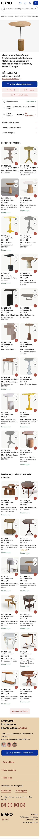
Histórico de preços (10, 123)
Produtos (6, 790)
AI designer (21, 790)
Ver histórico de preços (10, 79)
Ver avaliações (29, 114)
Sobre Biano (8, 762)
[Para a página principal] (6, 3)
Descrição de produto (11, 128)
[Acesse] (30, 3)
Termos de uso (32, 820)
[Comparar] (16, 153)
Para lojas (7, 778)
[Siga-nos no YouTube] (16, 805)
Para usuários (9, 770)
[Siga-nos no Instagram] (3, 805)
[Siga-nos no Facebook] (10, 805)
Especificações (8, 133)
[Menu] (35, 3)
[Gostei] (16, 149)
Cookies (34, 814)
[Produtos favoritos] (25, 3)
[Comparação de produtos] (20, 3)
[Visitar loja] (20, 36)
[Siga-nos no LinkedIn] (22, 805)
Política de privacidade (29, 817)
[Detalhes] (16, 163)
